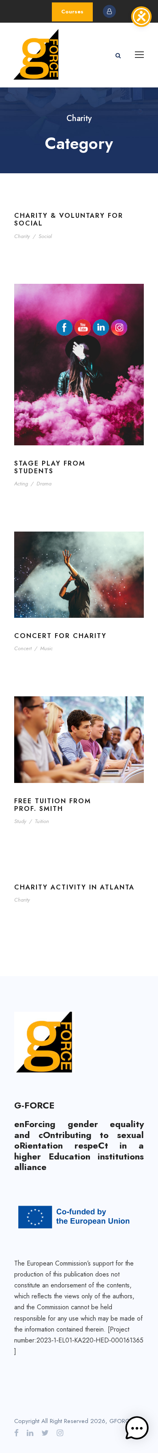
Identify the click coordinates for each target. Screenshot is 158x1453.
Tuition (42, 821)
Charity (22, 236)
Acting (21, 483)
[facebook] (16, 1433)
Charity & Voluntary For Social (68, 219)
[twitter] (45, 1433)
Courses (72, 11)
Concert (23, 648)
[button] (137, 1430)
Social (45, 236)
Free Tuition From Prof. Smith (52, 804)
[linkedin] (30, 1433)
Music (46, 648)
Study (20, 821)
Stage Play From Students (49, 467)
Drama (43, 483)
